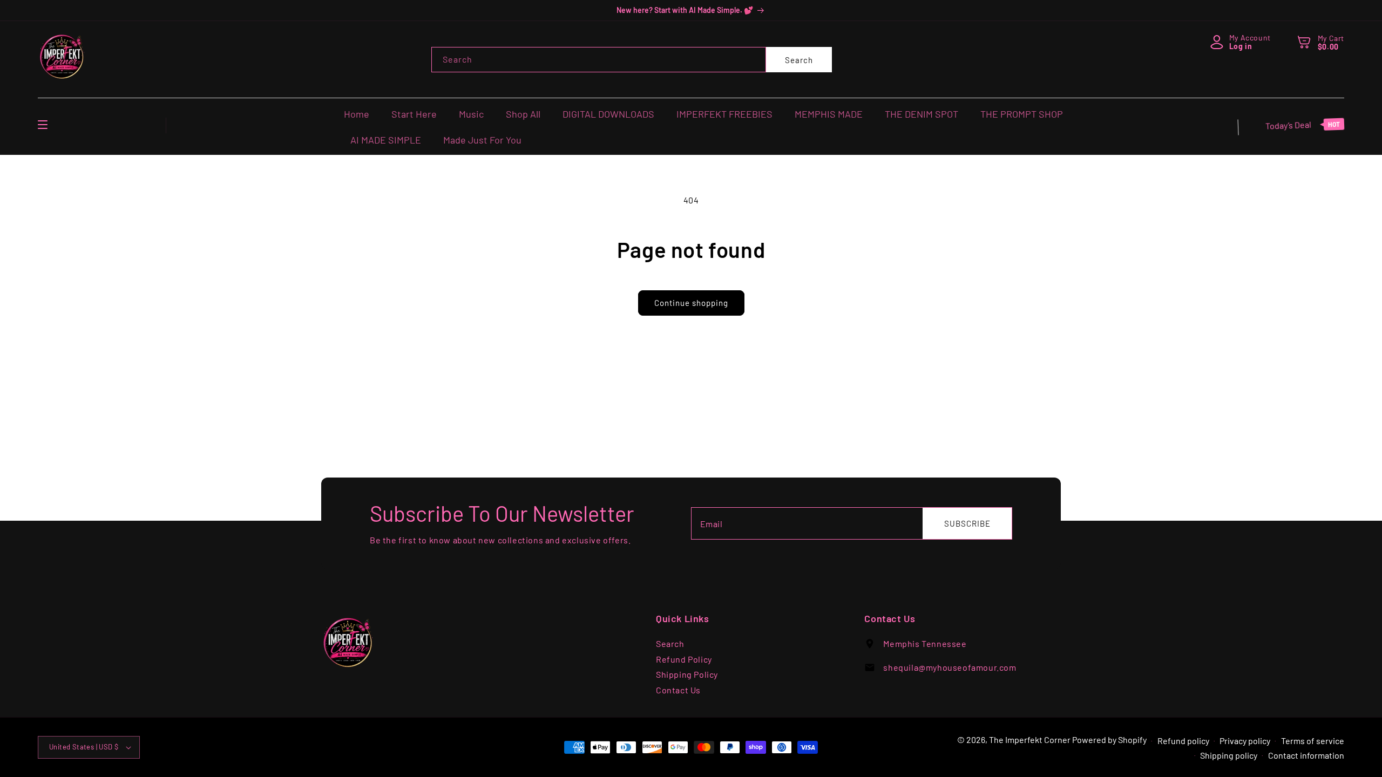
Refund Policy (684, 659)
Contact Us (678, 690)
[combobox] (598, 59)
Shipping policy (1228, 755)
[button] (1304, 41)
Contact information (1306, 755)
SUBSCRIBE (967, 523)
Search (799, 60)
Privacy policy (1245, 740)
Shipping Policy (687, 674)
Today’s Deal (1302, 125)
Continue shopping (691, 303)
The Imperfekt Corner (1030, 739)
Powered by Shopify (1109, 739)
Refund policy (1183, 740)
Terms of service (1312, 740)
